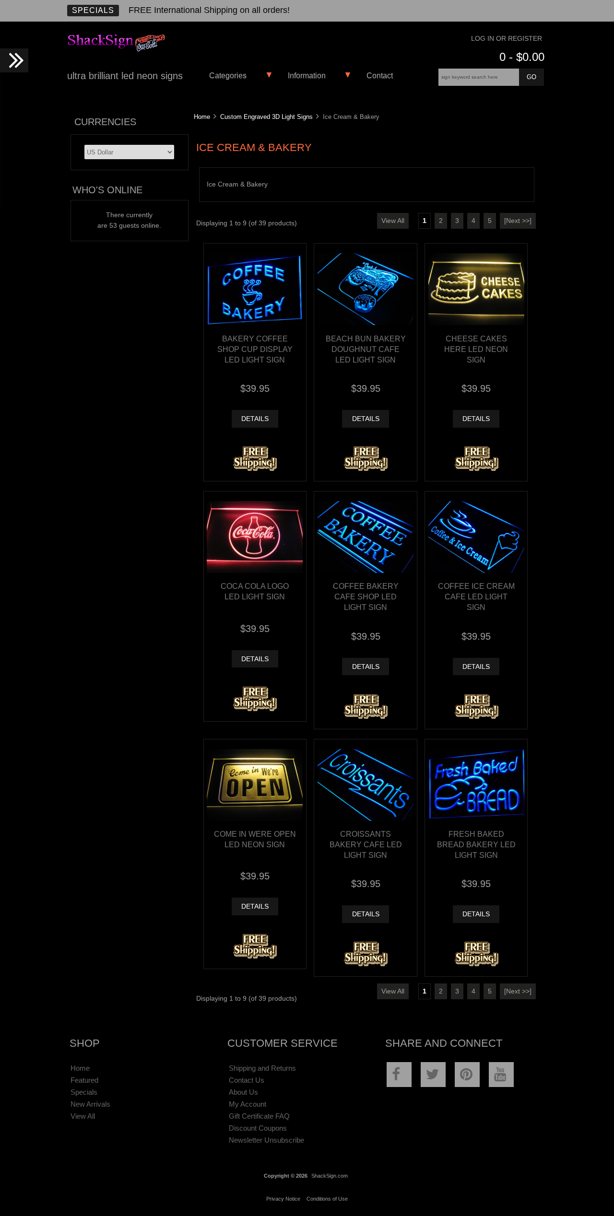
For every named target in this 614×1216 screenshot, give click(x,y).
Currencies (105, 122)
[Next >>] (517, 220)
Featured (84, 1080)
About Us (243, 1092)
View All (392, 220)
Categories (228, 75)
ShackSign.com (329, 1176)
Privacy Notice (283, 1199)
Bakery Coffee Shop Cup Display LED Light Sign (255, 349)
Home (202, 116)
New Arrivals (90, 1104)
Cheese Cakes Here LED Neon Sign (476, 349)
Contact (379, 75)
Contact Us (246, 1080)
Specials (93, 10)
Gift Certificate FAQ (259, 1116)
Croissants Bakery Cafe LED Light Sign (366, 844)
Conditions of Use (327, 1199)
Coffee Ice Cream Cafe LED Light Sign (476, 596)
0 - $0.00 (521, 56)
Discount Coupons (258, 1128)
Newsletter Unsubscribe (266, 1140)
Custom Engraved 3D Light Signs (266, 116)
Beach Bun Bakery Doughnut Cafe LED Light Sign (366, 349)
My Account (247, 1104)
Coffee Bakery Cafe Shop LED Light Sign (366, 596)
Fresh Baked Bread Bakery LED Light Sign (476, 844)
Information (307, 75)
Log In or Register (506, 38)
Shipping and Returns (262, 1068)
